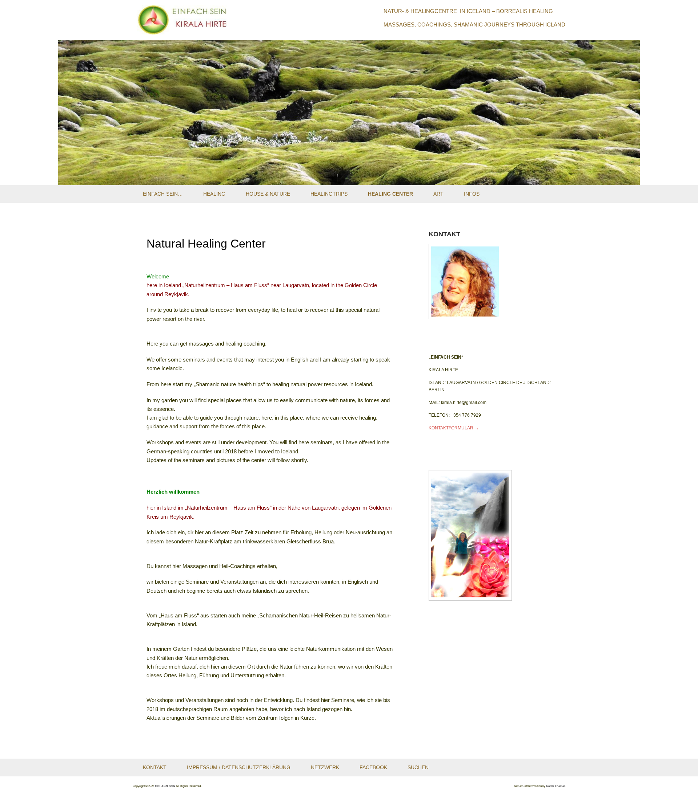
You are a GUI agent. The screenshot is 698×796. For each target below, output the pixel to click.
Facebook (373, 767)
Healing (214, 194)
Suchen (418, 767)
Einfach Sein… (163, 194)
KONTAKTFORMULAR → (454, 427)
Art (438, 194)
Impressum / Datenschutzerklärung (238, 767)
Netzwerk (325, 767)
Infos (472, 194)
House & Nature (268, 194)
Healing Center (390, 194)
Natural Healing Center (206, 243)
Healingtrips (329, 194)
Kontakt (155, 767)
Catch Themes (555, 786)
